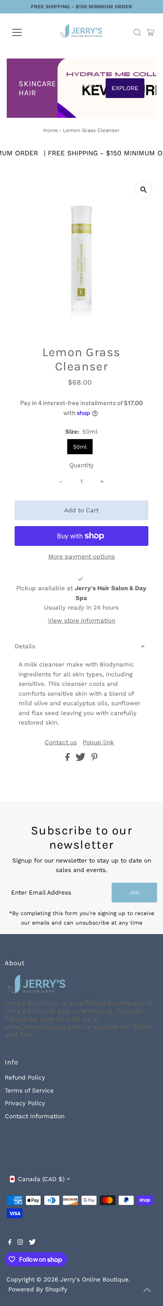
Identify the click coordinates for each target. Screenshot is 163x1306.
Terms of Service (29, 1090)
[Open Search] (137, 32)
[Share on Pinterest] (94, 758)
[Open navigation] (24, 32)
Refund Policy (25, 1077)
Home (50, 130)
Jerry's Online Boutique (94, 1279)
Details (25, 646)
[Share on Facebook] (68, 758)
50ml (80, 447)
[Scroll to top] (147, 1290)
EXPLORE (125, 88)
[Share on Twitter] (81, 758)
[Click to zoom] (143, 189)
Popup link (98, 742)
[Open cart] (150, 32)
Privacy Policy (25, 1103)
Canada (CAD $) (41, 1179)
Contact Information (34, 1116)
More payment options (81, 556)
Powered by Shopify (37, 1289)
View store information (81, 620)
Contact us (61, 742)
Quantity (81, 465)
